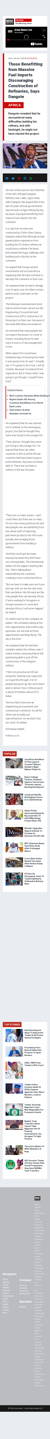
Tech (5, 1301)
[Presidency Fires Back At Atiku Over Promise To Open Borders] (14, 1047)
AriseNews (32, 58)
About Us (23, 1285)
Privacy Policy (24, 1294)
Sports (5, 1299)
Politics (6, 1293)
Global (5, 1285)
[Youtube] (11, 741)
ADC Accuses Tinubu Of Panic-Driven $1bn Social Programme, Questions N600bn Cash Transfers (34, 1165)
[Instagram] (8, 741)
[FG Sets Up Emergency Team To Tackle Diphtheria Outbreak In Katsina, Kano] (14, 873)
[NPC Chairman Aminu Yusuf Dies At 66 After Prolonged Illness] (14, 843)
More (5, 1313)
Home (5, 1279)
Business (6, 1290)
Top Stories (12, 1024)
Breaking (6, 1282)
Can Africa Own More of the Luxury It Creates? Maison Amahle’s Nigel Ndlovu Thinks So (34, 764)
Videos (5, 1307)
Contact (6, 1310)
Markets (22, 1307)
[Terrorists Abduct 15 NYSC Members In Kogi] (14, 1145)
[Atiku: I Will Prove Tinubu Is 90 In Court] (14, 1062)
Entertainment (8, 1296)
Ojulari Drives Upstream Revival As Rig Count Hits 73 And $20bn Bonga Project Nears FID (34, 815)
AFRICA (14, 105)
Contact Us (23, 1291)
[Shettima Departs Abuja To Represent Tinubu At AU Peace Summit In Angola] (14, 1029)
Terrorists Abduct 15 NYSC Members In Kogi (34, 1148)
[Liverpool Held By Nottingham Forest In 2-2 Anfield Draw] (14, 794)
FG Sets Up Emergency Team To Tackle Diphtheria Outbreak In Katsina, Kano (34, 879)
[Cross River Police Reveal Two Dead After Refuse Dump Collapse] (14, 858)
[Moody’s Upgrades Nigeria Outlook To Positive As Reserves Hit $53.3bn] (14, 827)
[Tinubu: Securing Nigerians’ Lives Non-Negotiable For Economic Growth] (14, 1104)
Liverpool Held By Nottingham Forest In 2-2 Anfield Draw (33, 797)
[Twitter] (7, 741)
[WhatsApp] (9, 741)
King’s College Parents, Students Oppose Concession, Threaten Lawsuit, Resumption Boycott (34, 782)
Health (5, 1304)
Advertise (23, 1288)
